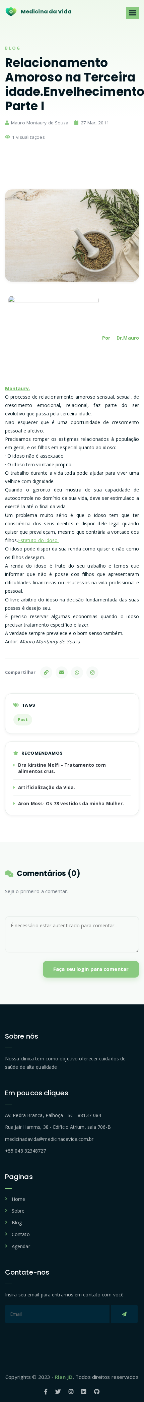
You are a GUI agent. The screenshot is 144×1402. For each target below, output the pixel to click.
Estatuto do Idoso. (38, 540)
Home (18, 1199)
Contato (21, 1234)
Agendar (21, 1246)
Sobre (18, 1211)
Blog (17, 1222)
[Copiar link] (46, 672)
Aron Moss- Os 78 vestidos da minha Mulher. (71, 804)
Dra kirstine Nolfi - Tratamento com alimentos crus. (62, 768)
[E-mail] (62, 672)
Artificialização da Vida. (46, 787)
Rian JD (64, 1377)
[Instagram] (92, 672)
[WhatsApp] (77, 672)
